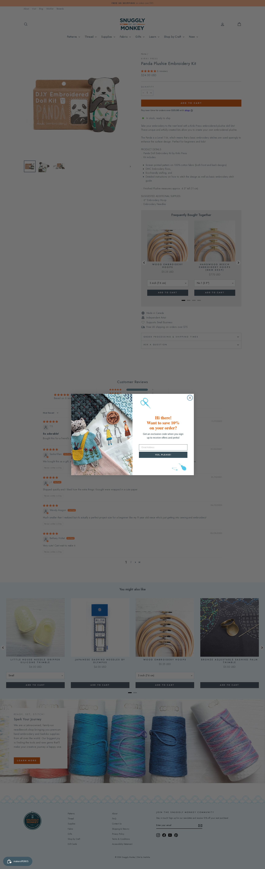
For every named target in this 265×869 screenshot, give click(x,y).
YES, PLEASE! (163, 455)
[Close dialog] (190, 397)
